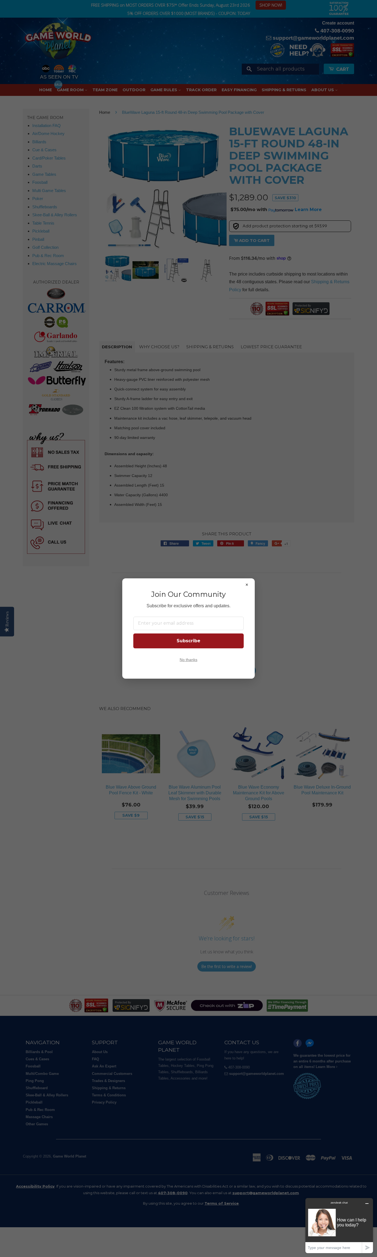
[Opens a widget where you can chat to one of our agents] (339, 1225)
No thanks (188, 660)
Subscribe (188, 640)
